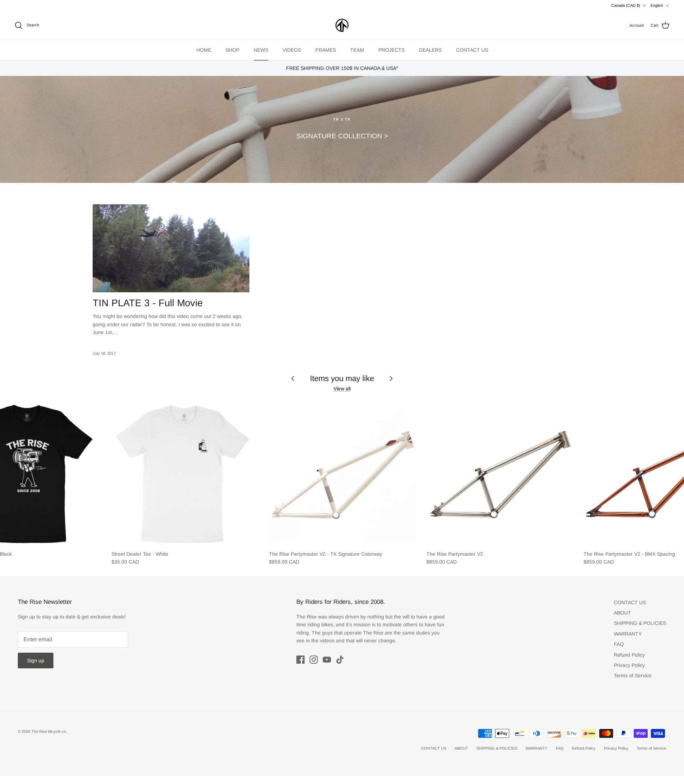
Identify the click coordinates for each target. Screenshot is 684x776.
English (657, 5)
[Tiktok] (340, 660)
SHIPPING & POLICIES (640, 623)
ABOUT (622, 613)
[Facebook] (300, 660)
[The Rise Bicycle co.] (342, 25)
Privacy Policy (629, 665)
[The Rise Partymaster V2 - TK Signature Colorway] (342, 473)
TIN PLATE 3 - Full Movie (148, 303)
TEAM (357, 50)
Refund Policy (629, 655)
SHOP (232, 50)
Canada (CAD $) (625, 5)
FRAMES (325, 50)
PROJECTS (391, 50)
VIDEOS (292, 50)
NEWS (261, 50)
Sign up (35, 660)
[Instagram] (314, 660)
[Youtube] (327, 660)
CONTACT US (472, 50)
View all (342, 388)
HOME (203, 50)
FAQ (619, 644)
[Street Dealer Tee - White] (185, 473)
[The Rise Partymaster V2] (499, 473)
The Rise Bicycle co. (49, 731)
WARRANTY (628, 634)
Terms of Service (633, 675)
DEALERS (430, 50)
